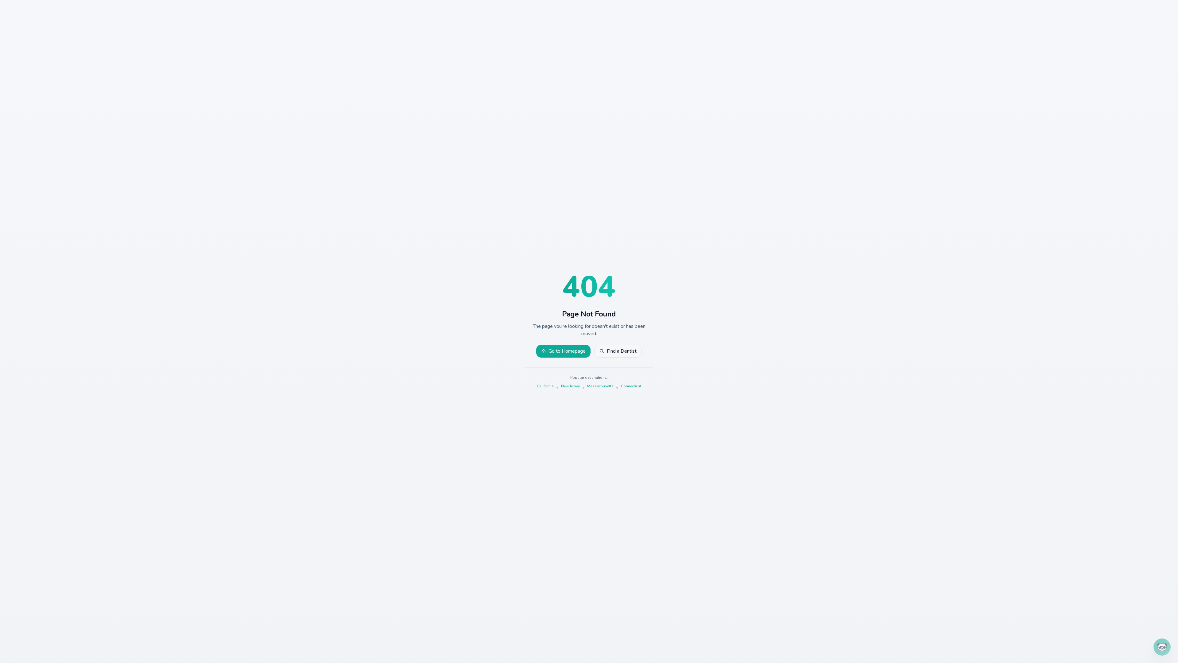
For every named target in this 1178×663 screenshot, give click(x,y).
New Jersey (570, 386)
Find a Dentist (622, 351)
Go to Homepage (567, 351)
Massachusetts (600, 386)
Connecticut (631, 386)
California (545, 386)
